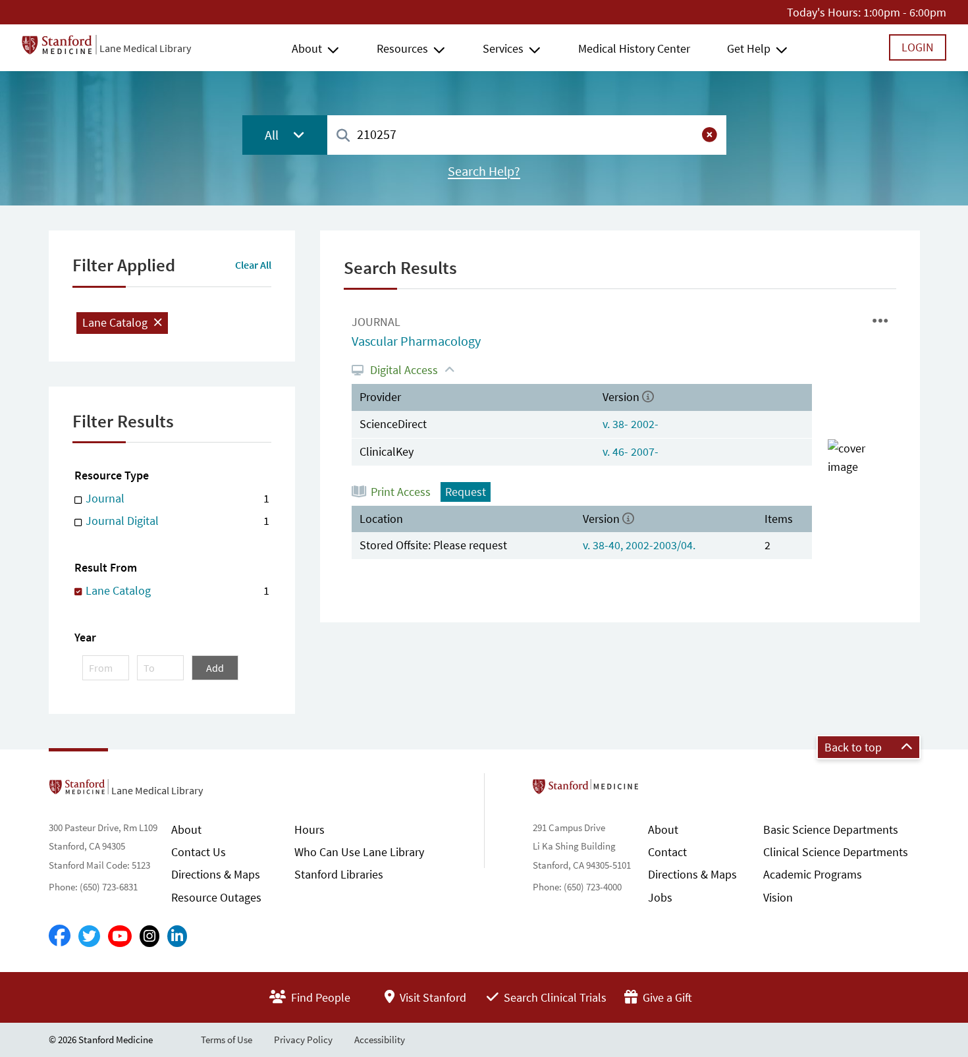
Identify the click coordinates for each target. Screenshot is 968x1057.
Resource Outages (216, 897)
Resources (402, 48)
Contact (667, 851)
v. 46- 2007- (631, 451)
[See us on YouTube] (120, 936)
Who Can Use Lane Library (359, 851)
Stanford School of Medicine (661, 790)
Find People (319, 997)
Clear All (253, 264)
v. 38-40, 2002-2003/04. (639, 545)
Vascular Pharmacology (416, 341)
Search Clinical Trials (553, 997)
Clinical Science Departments (835, 851)
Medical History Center (634, 48)
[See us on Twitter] (89, 936)
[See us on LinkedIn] (177, 936)
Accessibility (379, 1039)
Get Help (748, 48)
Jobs (660, 897)
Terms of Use (226, 1039)
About (307, 48)
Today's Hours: (824, 12)
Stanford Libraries (338, 874)
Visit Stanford (431, 997)
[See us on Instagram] (149, 936)
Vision (778, 897)
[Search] (343, 136)
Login (917, 47)
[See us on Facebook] (59, 936)
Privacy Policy (303, 1039)
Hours (309, 829)
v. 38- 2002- (631, 423)
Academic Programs (812, 874)
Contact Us (198, 851)
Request (465, 491)
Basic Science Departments (830, 829)
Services (503, 48)
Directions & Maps (215, 874)
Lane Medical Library (145, 48)
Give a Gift (666, 997)
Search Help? (484, 171)
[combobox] (526, 134)
